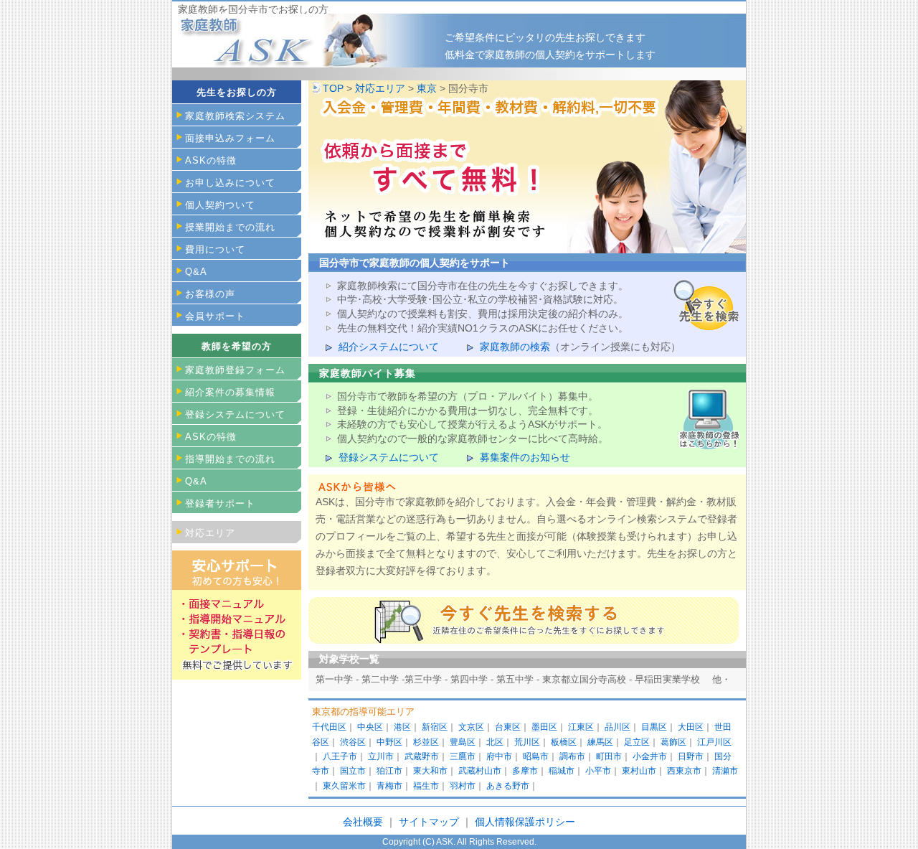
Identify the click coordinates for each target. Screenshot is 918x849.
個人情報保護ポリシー (525, 821)
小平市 (598, 771)
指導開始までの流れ (230, 459)
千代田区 (329, 727)
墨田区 (544, 727)
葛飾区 (673, 742)
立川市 (381, 756)
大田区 (691, 727)
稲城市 (561, 771)
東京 (427, 88)
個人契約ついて (220, 205)
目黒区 (654, 727)
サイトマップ (430, 821)
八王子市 (340, 756)
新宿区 (435, 727)
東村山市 (639, 771)
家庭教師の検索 (515, 346)
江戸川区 (714, 742)
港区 (402, 727)
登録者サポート (220, 503)
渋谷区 (353, 742)
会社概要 (363, 821)
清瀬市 (725, 771)
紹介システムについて (389, 346)
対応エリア (380, 88)
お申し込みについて (230, 182)
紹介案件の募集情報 (230, 392)
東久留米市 (344, 786)
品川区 (617, 727)
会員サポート (215, 316)
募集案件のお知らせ (525, 457)
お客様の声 (210, 294)
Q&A (196, 271)
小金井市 (650, 756)
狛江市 (389, 771)
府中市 (499, 756)
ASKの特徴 (211, 160)
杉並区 (426, 742)
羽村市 (462, 786)
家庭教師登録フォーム (235, 370)
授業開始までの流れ (230, 227)
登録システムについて (389, 457)
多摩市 (525, 771)
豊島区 (462, 742)
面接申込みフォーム (230, 138)
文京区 (471, 727)
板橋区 (564, 742)
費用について (215, 249)
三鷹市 (462, 756)
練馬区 (600, 742)
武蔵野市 (421, 756)
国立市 (353, 771)
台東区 (508, 727)
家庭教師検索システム (235, 116)
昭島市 (536, 756)
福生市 (426, 786)
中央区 (370, 727)
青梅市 (389, 786)
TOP (333, 88)
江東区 (581, 727)
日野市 (691, 756)
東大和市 (430, 771)
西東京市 (684, 771)
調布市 (572, 756)
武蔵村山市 (479, 771)
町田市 (609, 756)
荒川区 (527, 742)
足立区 (637, 742)
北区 (494, 742)
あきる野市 (507, 786)
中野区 (389, 742)
